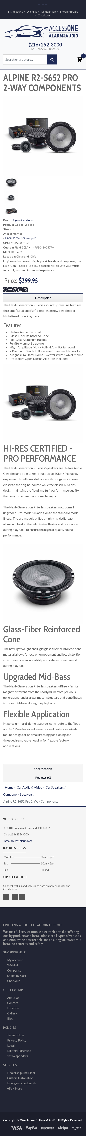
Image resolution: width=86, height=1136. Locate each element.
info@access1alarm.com (17, 840)
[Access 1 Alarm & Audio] (43, 31)
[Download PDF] (25, 289)
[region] (43, 297)
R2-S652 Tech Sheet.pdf (20, 238)
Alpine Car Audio (23, 220)
